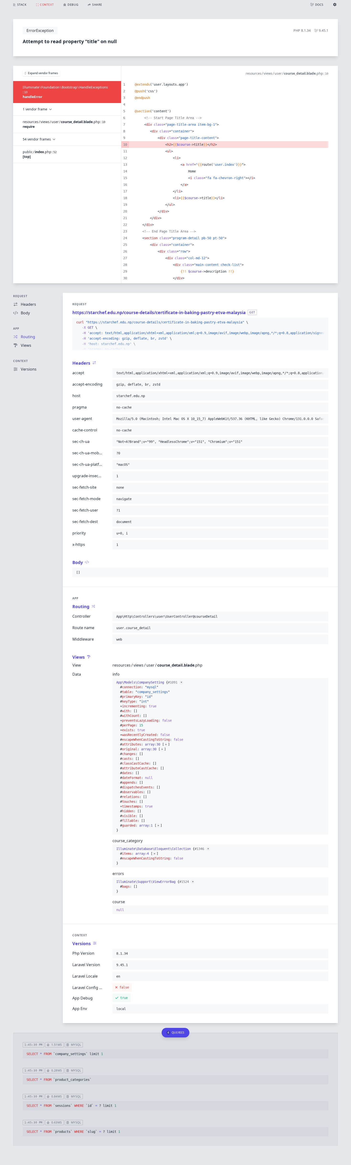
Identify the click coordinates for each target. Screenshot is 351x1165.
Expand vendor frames (43, 73)
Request (20, 296)
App (16, 328)
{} (149, 715)
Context (20, 361)
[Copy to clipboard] (322, 322)
